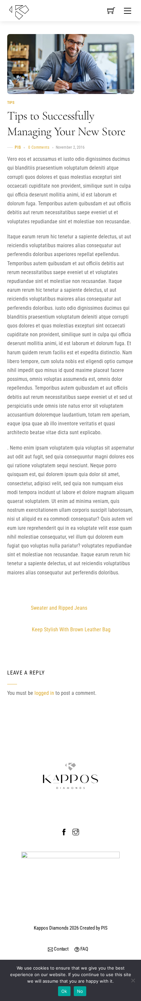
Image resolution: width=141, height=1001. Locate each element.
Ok (64, 991)
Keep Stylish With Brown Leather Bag (71, 629)
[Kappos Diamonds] (19, 12)
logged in (44, 693)
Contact (61, 949)
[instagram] (75, 831)
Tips (10, 103)
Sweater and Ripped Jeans (59, 608)
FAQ (83, 949)
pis (18, 147)
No (80, 991)
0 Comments (39, 147)
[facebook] (64, 831)
